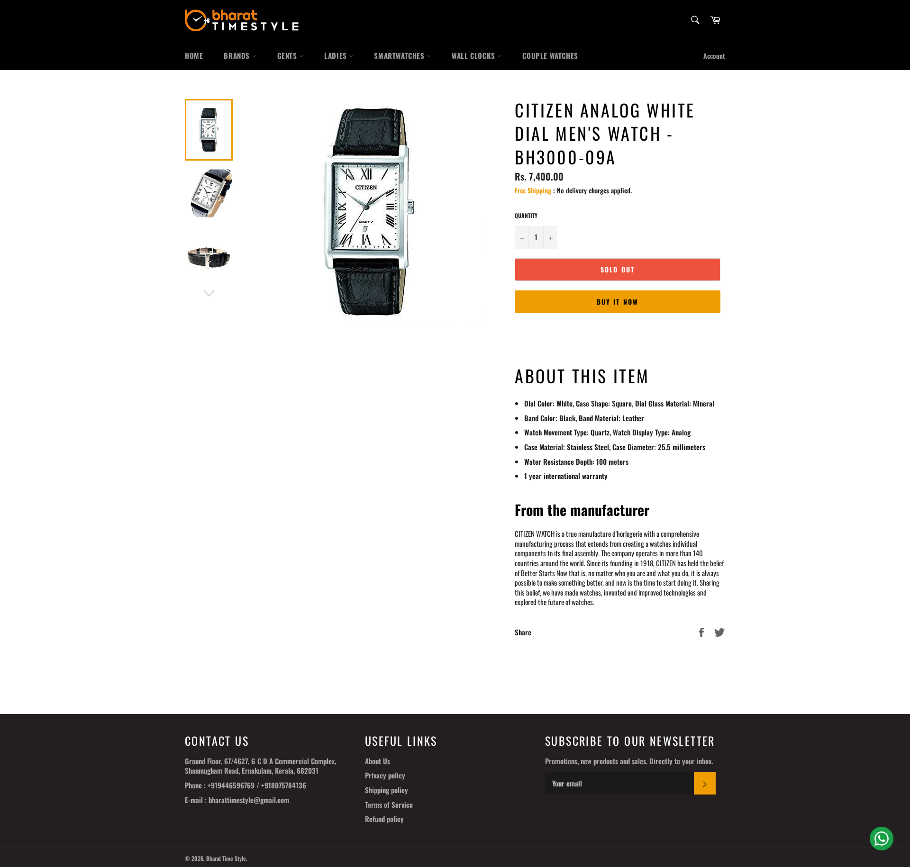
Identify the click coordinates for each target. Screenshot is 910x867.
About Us (377, 761)
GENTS (288, 55)
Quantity (526, 215)
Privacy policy (385, 775)
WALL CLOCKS (474, 55)
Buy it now (617, 302)
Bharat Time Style (226, 858)
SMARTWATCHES (400, 55)
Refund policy (384, 818)
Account (714, 56)
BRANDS (238, 55)
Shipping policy (386, 790)
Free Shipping (533, 190)
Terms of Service (389, 804)
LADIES (336, 55)
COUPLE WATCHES (550, 55)
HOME (194, 55)
